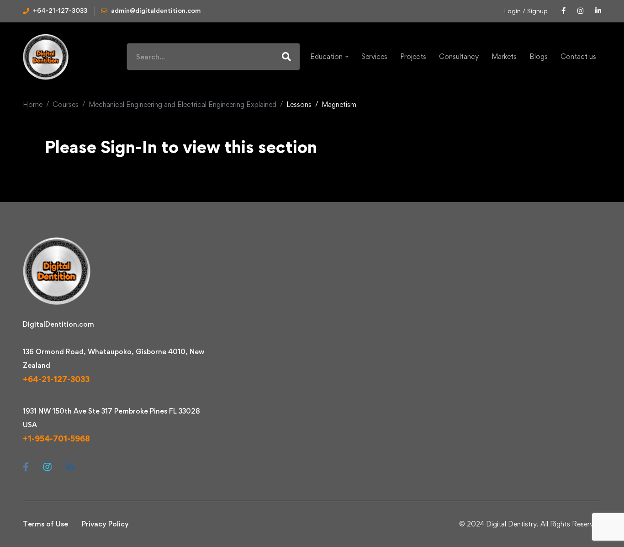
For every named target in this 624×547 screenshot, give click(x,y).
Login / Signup (526, 11)
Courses (66, 104)
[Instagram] (47, 467)
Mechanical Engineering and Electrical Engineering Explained (182, 104)
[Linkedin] (70, 467)
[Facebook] (26, 467)
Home (32, 104)
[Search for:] (213, 57)
